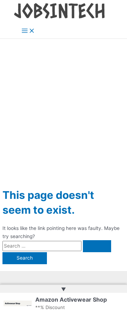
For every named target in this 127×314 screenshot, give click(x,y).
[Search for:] (56, 246)
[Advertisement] (63, 106)
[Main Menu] (28, 31)
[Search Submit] (97, 246)
